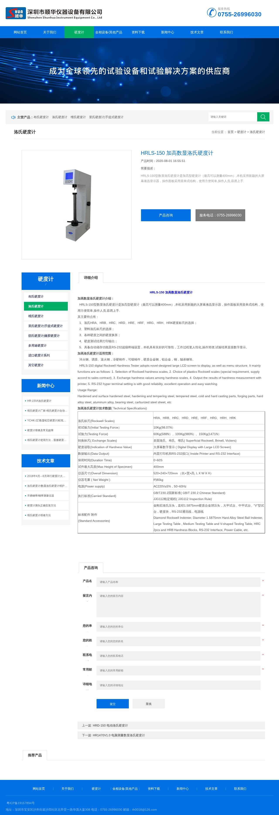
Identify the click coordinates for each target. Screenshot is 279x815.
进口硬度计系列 (39, 355)
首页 (231, 132)
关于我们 (49, 32)
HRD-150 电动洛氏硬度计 (110, 725)
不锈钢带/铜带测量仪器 (40, 495)
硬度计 (79, 32)
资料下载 (138, 32)
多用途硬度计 (37, 345)
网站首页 (20, 32)
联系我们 (226, 32)
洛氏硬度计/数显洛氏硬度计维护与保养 (48, 485)
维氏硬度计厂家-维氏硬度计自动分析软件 (48, 410)
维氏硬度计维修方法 (39, 515)
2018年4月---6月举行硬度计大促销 (47, 476)
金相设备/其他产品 (108, 32)
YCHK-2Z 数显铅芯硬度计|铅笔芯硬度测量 (48, 420)
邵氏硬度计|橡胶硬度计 (44, 335)
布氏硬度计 (41, 117)
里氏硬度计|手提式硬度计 (106, 117)
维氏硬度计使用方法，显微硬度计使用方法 (48, 440)
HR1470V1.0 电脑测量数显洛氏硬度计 (119, 735)
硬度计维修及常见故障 (40, 430)
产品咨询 (166, 215)
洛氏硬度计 (59, 117)
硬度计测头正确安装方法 (41, 505)
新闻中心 (167, 32)
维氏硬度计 (78, 117)
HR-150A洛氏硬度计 (39, 400)
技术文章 (197, 32)
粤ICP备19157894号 (21, 803)
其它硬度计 (36, 365)
